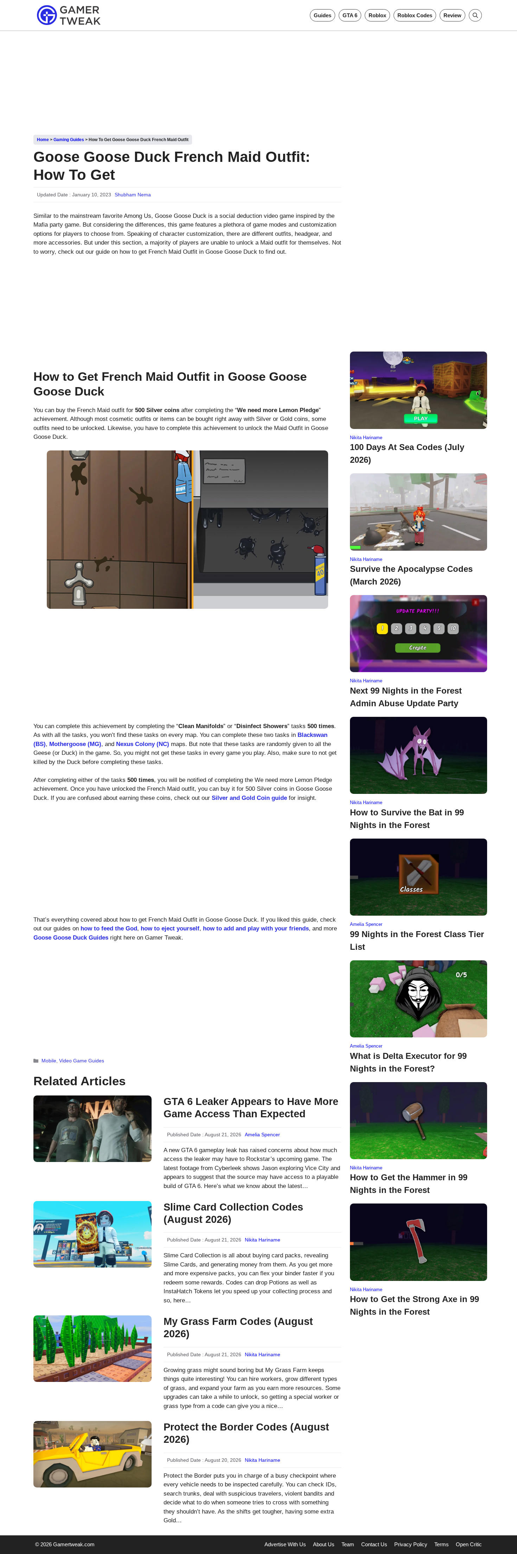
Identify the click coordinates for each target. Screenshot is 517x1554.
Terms (441, 1544)
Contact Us (374, 1544)
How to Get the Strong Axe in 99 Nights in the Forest (414, 1305)
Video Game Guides (81, 1060)
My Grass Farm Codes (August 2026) (238, 1327)
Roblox (377, 15)
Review (452, 15)
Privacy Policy (410, 1544)
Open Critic (469, 1544)
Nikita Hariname (262, 1240)
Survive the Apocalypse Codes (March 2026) (411, 575)
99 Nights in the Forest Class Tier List (417, 940)
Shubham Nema (133, 194)
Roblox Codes (414, 15)
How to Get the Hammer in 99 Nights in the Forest (408, 1184)
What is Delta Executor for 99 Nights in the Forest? (408, 1062)
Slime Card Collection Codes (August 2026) (233, 1213)
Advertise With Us (285, 1544)
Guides (322, 15)
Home (43, 139)
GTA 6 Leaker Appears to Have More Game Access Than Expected (251, 1107)
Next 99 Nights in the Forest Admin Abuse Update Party (406, 697)
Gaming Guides (68, 139)
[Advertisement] (258, 80)
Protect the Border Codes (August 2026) (246, 1433)
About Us (323, 1544)
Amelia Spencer (262, 1134)
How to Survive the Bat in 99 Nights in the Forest (407, 819)
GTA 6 (350, 15)
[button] (475, 15)
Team (348, 1544)
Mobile (49, 1060)
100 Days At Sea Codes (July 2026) (407, 453)
